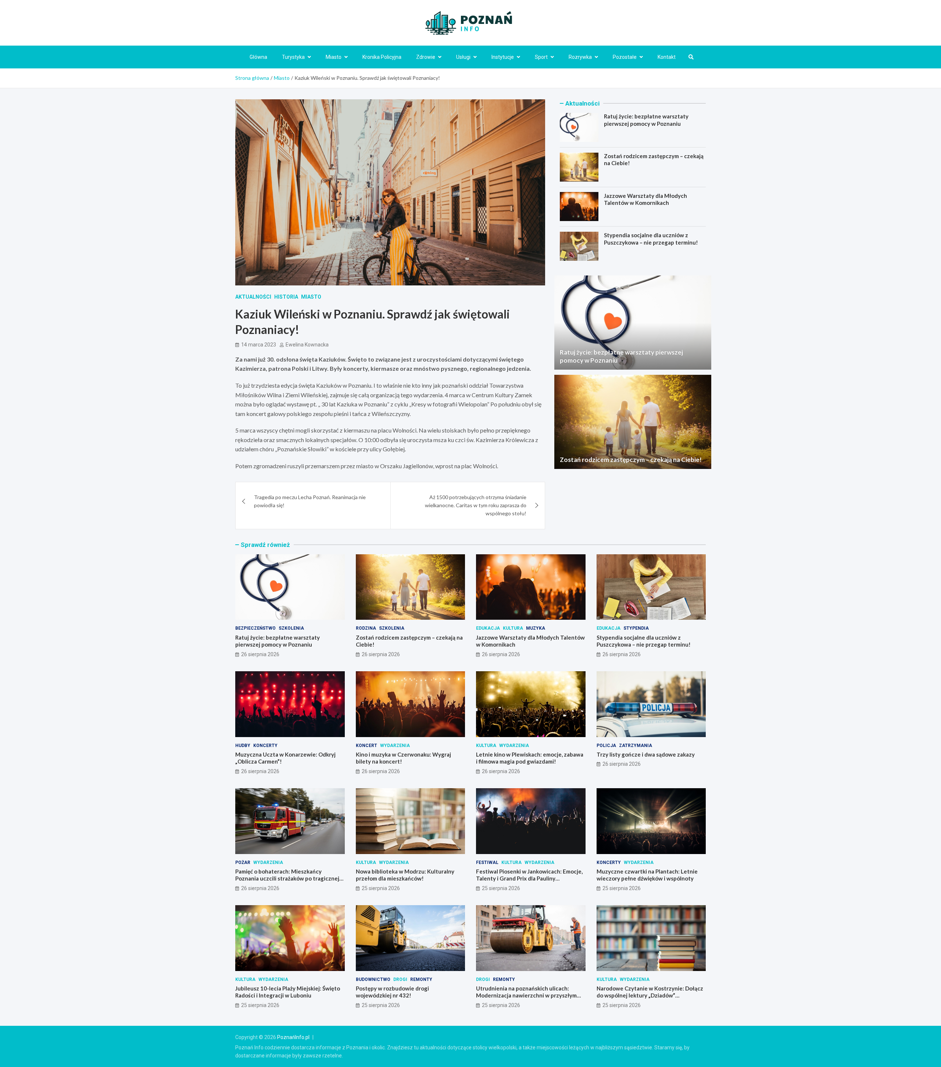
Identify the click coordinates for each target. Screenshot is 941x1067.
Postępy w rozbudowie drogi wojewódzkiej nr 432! (392, 992)
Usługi (463, 57)
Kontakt (667, 57)
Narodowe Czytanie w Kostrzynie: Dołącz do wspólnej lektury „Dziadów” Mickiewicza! (650, 995)
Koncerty (265, 745)
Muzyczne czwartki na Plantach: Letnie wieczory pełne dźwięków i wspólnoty (647, 875)
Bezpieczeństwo (255, 628)
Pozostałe (625, 57)
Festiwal (487, 862)
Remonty (421, 979)
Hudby (242, 745)
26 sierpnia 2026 (260, 654)
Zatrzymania (635, 745)
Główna (258, 57)
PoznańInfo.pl (293, 1037)
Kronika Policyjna (381, 57)
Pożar (242, 862)
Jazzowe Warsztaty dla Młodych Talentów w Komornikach (645, 199)
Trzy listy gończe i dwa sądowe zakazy (646, 754)
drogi (400, 979)
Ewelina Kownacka (307, 345)
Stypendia (636, 628)
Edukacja (488, 628)
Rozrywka (580, 57)
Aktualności (253, 297)
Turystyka (293, 57)
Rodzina (366, 628)
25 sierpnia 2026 (381, 888)
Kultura (513, 628)
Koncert (366, 745)
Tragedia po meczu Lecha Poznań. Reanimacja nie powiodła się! (310, 501)
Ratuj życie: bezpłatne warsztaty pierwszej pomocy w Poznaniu (646, 120)
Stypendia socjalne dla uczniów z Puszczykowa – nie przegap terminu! (651, 239)
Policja (606, 745)
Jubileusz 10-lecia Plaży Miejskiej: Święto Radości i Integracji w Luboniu (287, 992)
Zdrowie (425, 57)
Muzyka (535, 628)
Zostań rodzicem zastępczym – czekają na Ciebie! (631, 459)
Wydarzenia (395, 745)
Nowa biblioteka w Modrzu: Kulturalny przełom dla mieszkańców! (405, 875)
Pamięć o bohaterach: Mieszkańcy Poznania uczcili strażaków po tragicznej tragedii (287, 878)
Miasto (333, 57)
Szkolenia (291, 628)
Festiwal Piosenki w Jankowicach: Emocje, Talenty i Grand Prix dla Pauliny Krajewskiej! (529, 878)
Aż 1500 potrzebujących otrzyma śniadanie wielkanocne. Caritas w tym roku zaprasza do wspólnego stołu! (475, 505)
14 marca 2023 (258, 345)
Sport (541, 57)
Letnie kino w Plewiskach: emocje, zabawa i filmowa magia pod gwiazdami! (529, 758)
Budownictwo (373, 979)
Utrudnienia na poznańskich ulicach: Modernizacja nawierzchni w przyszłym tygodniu (526, 995)
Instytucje (502, 57)
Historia (286, 297)
